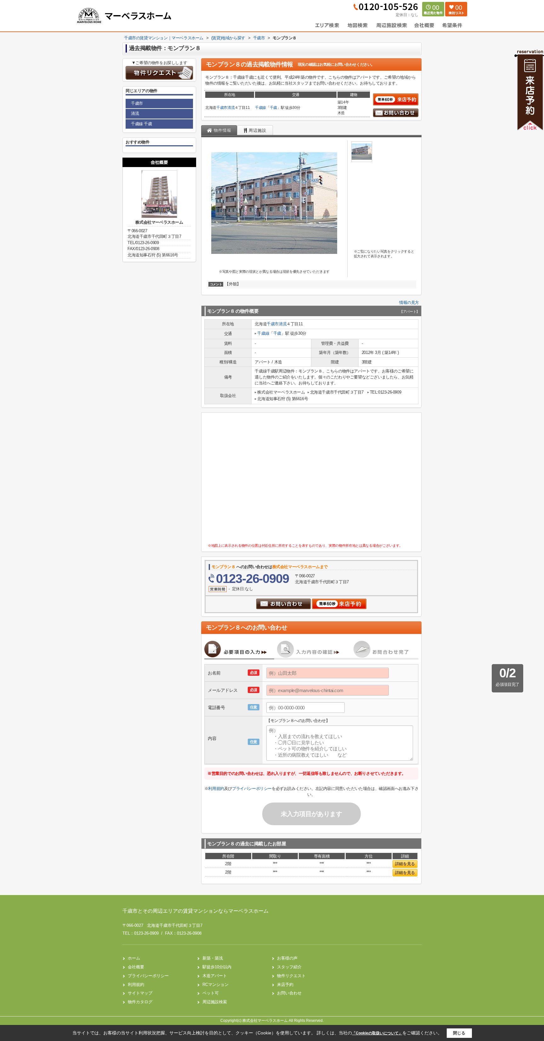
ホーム (134, 958)
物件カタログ (140, 1001)
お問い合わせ (289, 993)
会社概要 (136, 967)
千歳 (273, 107)
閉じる (459, 1033)
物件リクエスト (291, 975)
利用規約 (216, 788)
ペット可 (210, 993)
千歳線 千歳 (141, 123)
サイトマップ (140, 993)
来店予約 (285, 984)
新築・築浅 (212, 958)
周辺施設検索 (214, 1001)
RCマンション (215, 984)
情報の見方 (409, 302)
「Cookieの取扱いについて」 (377, 1033)
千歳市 (221, 107)
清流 (231, 107)
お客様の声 (287, 958)
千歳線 (260, 107)
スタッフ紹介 (289, 967)
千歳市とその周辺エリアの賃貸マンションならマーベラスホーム (195, 911)
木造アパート (214, 975)
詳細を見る (405, 863)
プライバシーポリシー (252, 788)
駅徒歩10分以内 (216, 967)
